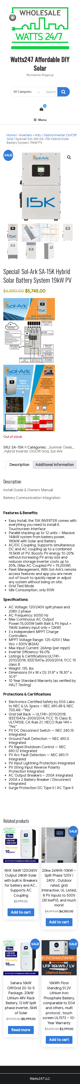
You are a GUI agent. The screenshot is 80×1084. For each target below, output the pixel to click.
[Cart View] (41, 109)
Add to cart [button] (21, 912)
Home (11, 135)
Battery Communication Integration (31, 498)
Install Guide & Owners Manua (27, 490)
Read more (21, 1030)
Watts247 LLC (40, 1079)
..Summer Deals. (60, 447)
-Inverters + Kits (29, 135)
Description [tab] (19, 465)
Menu (42, 120)
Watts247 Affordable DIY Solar (40, 63)
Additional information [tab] (55, 465)
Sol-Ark (56, 451)
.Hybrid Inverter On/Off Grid (26, 451)
